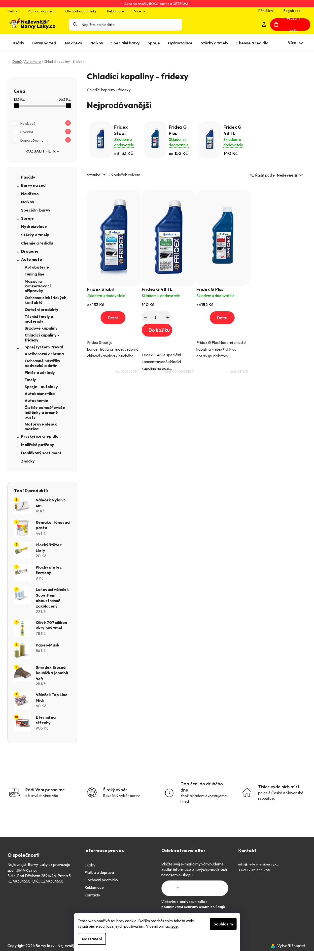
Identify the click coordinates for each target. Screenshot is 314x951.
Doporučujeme (44, 140)
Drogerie (29, 251)
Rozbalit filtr (40, 151)
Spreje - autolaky (41, 386)
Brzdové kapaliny (41, 328)
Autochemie (36, 400)
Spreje (27, 218)
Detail (113, 317)
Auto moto (31, 259)
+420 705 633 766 (254, 869)
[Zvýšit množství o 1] (168, 317)
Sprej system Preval (44, 346)
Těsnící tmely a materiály (39, 319)
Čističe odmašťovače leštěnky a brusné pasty (45, 412)
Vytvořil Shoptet (291, 945)
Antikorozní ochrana (44, 353)
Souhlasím (223, 923)
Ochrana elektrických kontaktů (45, 300)
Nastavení (92, 938)
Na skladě (44, 123)
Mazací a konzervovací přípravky (38, 286)
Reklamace (115, 11)
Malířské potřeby (37, 444)
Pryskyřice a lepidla (39, 436)
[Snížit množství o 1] (145, 317)
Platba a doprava (41, 11)
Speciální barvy (35, 210)
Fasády (28, 177)
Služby (12, 11)
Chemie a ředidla (37, 243)
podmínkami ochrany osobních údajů (193, 907)
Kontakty (92, 894)
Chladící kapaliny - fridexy (42, 337)
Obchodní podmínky (81, 11)
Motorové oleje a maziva (41, 426)
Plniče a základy (40, 372)
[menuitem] (18, 42)
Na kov (27, 201)
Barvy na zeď (33, 185)
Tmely (30, 379)
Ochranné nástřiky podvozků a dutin (42, 363)
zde (174, 926)
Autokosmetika (40, 393)
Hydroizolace (34, 226)
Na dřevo (30, 193)
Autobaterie (37, 267)
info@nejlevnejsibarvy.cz (258, 864)
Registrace (291, 10)
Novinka (44, 132)
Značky (28, 461)
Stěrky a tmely (35, 234)
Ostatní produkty (41, 309)
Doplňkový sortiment (41, 452)
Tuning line (34, 274)
